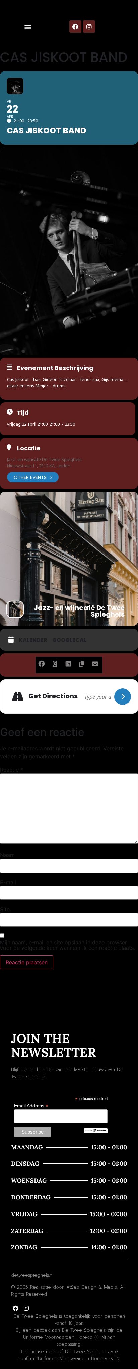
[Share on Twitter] (55, 662)
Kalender (33, 640)
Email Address (31, 1105)
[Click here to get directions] (122, 696)
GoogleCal (69, 640)
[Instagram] (89, 26)
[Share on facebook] (41, 662)
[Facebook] (75, 26)
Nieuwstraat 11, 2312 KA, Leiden (38, 465)
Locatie (29, 448)
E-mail (8, 882)
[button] (27, 26)
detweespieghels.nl (32, 1275)
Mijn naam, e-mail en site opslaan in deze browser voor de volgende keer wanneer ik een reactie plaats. (67, 945)
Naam (7, 855)
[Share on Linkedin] (68, 662)
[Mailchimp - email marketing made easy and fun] (96, 1131)
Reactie (11, 769)
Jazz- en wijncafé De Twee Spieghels (44, 459)
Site (5, 909)
